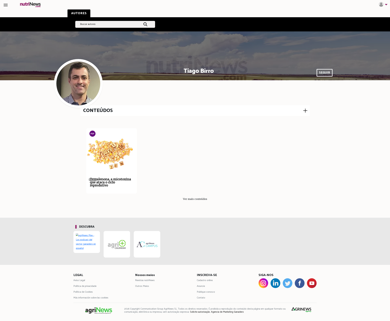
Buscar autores (88, 24)
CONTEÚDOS (98, 111)
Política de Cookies (83, 292)
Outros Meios (142, 286)
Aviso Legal (79, 280)
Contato (201, 298)
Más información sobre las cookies (90, 298)
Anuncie (201, 286)
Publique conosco (206, 292)
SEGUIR (324, 72)
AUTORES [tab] (79, 13)
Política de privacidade (84, 286)
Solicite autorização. (200, 312)
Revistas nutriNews (145, 280)
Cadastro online (205, 280)
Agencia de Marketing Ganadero (227, 312)
